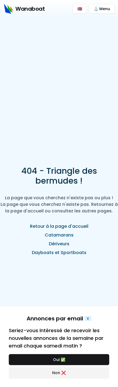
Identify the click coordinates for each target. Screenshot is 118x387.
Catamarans (59, 235)
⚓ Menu (102, 9)
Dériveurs (59, 244)
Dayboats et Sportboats (59, 252)
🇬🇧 (79, 9)
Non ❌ (59, 372)
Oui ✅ (59, 359)
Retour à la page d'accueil (59, 226)
